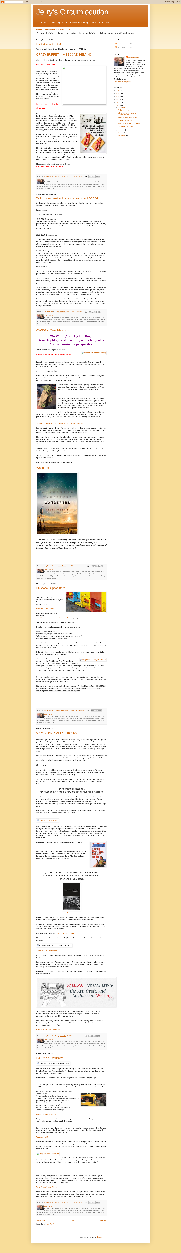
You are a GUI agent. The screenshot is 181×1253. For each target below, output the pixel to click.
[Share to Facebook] (96, 176)
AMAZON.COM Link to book (46, 951)
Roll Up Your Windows (49, 1057)
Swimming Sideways (65, 394)
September (122, 136)
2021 (118, 99)
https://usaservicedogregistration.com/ (54, 618)
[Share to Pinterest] (99, 176)
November (121, 130)
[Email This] (89, 176)
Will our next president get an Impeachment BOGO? (67, 198)
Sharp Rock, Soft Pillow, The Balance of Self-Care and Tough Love (60, 423)
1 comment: (79, 311)
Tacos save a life (42, 1137)
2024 (118, 91)
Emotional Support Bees (50, 588)
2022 (118, 96)
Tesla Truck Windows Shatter (46, 1187)
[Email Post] (85, 176)
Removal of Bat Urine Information (48, 1030)
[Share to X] (94, 176)
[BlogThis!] (92, 176)
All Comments (121, 47)
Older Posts (102, 1220)
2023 (118, 93)
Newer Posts (41, 1220)
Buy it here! (71, 913)
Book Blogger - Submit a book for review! (53, 29)
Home (72, 1220)
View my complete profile (122, 82)
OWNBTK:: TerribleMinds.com (54, 330)
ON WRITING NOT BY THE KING (56, 732)
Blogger (99, 1237)
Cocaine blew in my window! (46, 1114)
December (121, 107)
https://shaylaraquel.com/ (65, 933)
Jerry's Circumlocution (72, 12)
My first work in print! (48, 44)
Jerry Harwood (133, 57)
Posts (119, 43)
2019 (118, 105)
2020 (118, 102)
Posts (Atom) (49, 1224)
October (120, 133)
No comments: (78, 176)
